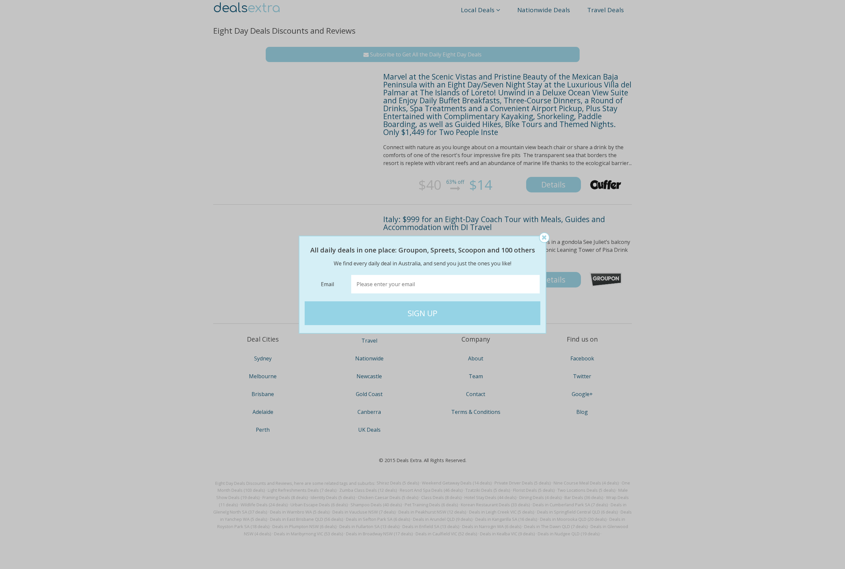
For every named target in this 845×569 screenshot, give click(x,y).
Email (327, 284)
